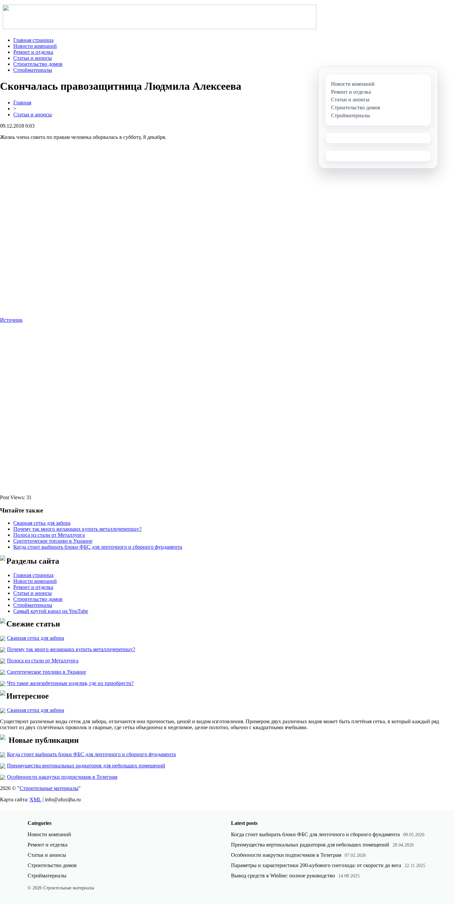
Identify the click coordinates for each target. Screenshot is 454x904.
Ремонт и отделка (33, 52)
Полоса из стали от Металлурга (49, 535)
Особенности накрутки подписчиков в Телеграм (62, 777)
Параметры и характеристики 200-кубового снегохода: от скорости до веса (316, 865)
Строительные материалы (49, 788)
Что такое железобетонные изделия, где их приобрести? (70, 683)
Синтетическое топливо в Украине (52, 541)
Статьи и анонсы (32, 58)
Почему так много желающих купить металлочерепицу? (77, 529)
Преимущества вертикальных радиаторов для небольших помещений (86, 765)
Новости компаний (35, 46)
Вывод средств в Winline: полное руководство (283, 875)
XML (35, 799)
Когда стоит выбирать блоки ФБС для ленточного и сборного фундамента (97, 547)
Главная (22, 102)
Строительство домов (37, 64)
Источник (11, 320)
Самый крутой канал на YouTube (50, 611)
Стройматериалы (32, 70)
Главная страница (33, 40)
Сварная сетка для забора (41, 523)
